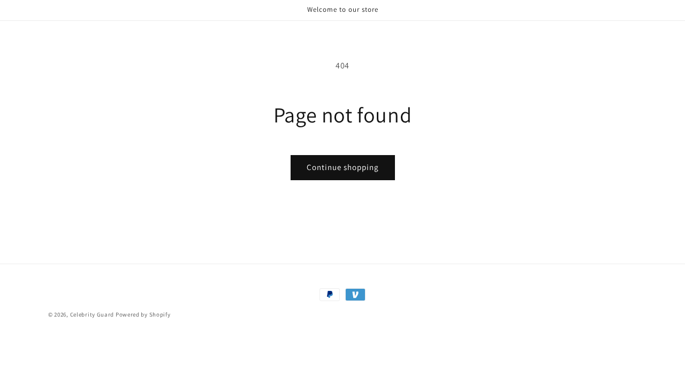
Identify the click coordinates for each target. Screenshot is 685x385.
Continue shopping (343, 167)
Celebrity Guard (92, 314)
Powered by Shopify (143, 314)
